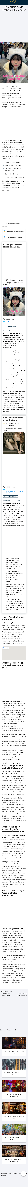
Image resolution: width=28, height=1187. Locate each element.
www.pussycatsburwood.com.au (13, 492)
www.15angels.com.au (11, 322)
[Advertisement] (14, 26)
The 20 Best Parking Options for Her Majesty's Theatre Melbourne (6, 994)
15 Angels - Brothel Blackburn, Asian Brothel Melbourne (15, 231)
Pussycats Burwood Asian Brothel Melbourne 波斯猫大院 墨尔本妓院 (15, 237)
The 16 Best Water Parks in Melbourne (21, 994)
